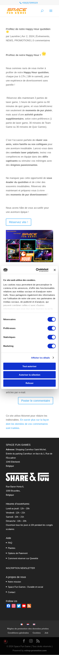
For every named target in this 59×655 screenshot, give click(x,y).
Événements (42, 36)
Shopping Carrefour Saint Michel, (26, 449)
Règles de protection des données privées (28, 628)
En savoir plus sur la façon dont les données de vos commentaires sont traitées (27, 423)
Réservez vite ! (18, 222)
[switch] (52, 328)
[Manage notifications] (5, 641)
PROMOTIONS (22, 40)
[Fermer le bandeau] (55, 270)
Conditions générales (18, 633)
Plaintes (11, 548)
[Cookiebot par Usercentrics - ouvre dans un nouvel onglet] (36, 270)
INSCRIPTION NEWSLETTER (20, 568)
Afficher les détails (40, 357)
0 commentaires (41, 40)
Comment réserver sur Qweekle (23, 558)
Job (46, 633)
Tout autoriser (29, 366)
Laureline (15, 36)
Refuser (30, 383)
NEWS (9, 40)
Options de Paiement (17, 553)
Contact (11, 592)
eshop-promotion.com (35, 650)
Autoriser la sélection (29, 374)
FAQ (10, 543)
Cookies (37, 633)
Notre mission (14, 581)
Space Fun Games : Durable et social (25, 587)
